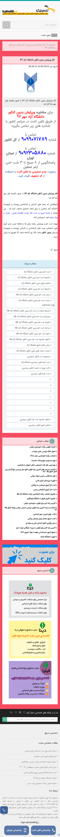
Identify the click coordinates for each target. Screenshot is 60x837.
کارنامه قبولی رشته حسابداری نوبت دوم (41, 783)
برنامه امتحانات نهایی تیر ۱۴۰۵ (44, 778)
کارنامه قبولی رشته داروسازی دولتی (43, 447)
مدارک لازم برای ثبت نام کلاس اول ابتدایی (40, 751)
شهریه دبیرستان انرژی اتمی (46, 480)
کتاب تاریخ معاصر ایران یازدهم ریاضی (42, 518)
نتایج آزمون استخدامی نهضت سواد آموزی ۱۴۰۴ (38, 532)
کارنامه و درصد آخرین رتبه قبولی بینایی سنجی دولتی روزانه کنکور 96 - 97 (30, 508)
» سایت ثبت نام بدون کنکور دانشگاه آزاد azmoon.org (36, 303)
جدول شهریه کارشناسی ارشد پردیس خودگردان (38, 761)
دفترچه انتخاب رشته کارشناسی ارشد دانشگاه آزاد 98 (36, 494)
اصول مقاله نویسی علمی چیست (44, 451)
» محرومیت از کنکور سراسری (39, 356)
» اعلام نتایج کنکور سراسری (40, 425)
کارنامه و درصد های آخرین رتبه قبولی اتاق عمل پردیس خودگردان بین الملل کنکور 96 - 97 (31, 470)
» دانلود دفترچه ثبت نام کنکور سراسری (35, 419)
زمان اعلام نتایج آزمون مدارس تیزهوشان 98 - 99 (37, 767)
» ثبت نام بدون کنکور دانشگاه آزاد (37, 272)
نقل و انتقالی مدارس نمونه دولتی (43, 476)
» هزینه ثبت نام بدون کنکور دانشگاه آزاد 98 (33, 322)
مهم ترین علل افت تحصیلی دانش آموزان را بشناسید (36, 465)
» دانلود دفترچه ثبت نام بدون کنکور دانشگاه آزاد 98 (30, 339)
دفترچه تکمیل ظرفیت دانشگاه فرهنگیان (41, 498)
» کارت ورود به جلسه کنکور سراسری (36, 368)
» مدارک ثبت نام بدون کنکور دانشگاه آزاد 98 (33, 328)
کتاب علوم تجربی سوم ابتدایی (44, 514)
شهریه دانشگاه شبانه (48, 536)
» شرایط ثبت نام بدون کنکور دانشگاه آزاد (34, 289)
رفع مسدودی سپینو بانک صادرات (43, 460)
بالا (59, 835)
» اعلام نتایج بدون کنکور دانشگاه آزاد (36, 283)
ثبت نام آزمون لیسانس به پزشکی (43, 485)
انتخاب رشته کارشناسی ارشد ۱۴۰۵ (43, 455)
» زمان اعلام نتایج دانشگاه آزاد (39, 345)
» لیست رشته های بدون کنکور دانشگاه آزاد (33, 351)
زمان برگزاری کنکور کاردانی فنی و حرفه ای (41, 523)
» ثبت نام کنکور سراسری (41, 374)
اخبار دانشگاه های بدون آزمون (36, 45)
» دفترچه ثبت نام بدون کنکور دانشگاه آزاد (34, 277)
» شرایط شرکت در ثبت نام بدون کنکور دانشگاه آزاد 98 (29, 311)
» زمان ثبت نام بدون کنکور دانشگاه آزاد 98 (33, 294)
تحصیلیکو (52, 45)
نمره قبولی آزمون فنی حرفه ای (45, 756)
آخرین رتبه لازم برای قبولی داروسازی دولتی (40, 503)
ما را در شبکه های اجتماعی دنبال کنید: (41, 712)
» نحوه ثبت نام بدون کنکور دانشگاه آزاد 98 (33, 333)
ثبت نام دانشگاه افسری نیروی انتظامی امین (40, 772)
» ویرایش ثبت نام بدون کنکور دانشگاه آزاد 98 (32, 316)
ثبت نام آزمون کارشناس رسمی (44, 489)
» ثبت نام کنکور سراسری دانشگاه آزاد (36, 362)
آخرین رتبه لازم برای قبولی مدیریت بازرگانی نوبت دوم (36, 527)
